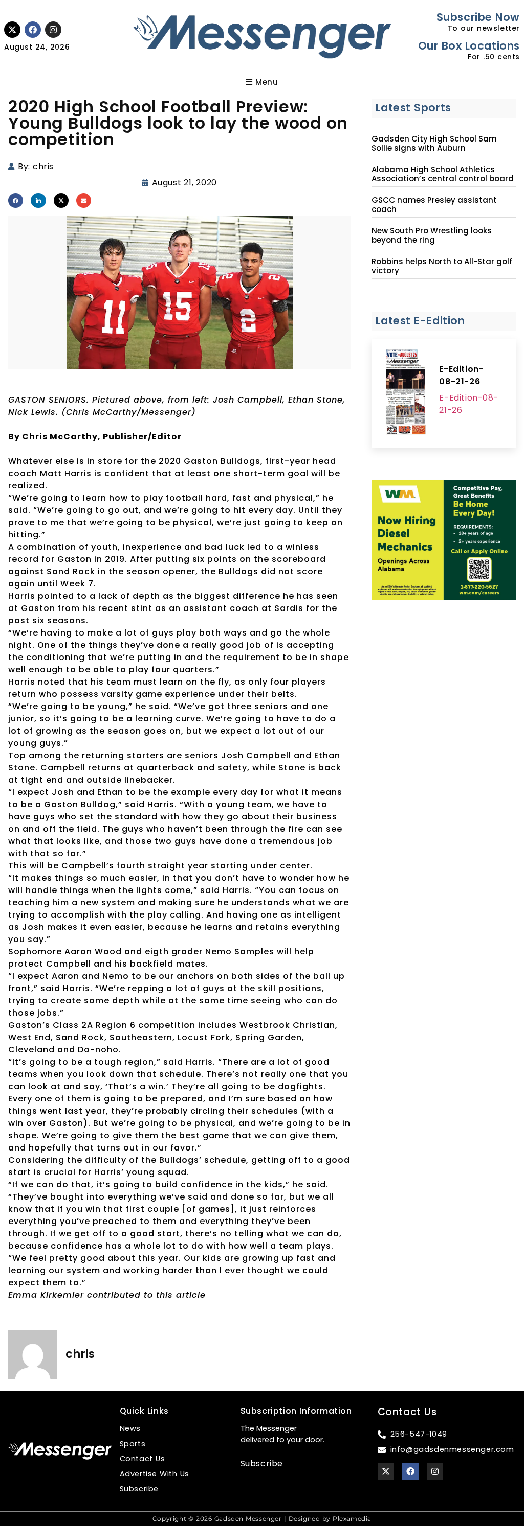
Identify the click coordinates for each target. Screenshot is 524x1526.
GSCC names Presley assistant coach (434, 205)
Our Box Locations (469, 45)
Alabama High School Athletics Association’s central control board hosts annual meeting (443, 179)
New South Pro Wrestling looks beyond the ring (432, 235)
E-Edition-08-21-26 (461, 375)
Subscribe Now (478, 17)
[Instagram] (53, 29)
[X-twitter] (12, 29)
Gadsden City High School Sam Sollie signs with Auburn (434, 143)
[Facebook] (33, 29)
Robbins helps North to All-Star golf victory (442, 266)
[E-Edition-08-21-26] (405, 393)
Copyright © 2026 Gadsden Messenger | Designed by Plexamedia (262, 1518)
